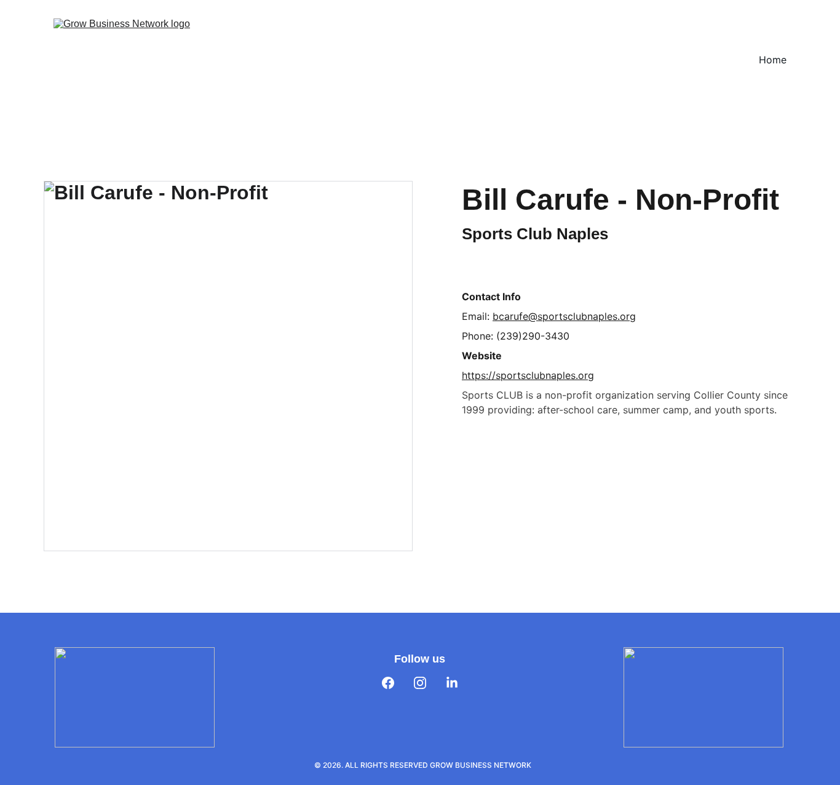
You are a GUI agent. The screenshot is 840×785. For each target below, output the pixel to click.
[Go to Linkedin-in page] (452, 683)
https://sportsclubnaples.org (528, 375)
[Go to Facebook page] (388, 683)
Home (773, 60)
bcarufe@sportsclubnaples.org (564, 316)
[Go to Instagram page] (420, 683)
